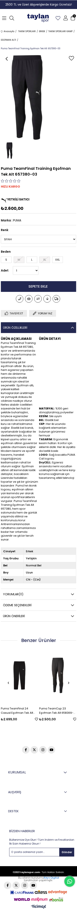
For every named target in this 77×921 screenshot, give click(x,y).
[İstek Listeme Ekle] (29, 299)
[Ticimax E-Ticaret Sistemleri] (38, 907)
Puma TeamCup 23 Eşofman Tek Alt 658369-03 (36, 710)
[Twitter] (34, 750)
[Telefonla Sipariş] (19, 299)
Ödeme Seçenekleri (17, 605)
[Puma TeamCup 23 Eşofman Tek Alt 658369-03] (37, 675)
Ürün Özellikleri (15, 327)
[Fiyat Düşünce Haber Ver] (47, 299)
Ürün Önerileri (14, 616)
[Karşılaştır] (38, 299)
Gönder (67, 852)
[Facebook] (26, 750)
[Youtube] (51, 750)
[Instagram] (43, 750)
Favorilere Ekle (16, 719)
